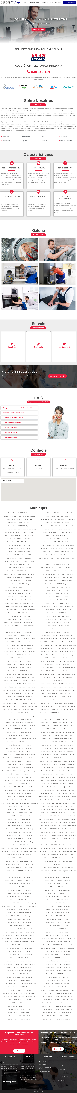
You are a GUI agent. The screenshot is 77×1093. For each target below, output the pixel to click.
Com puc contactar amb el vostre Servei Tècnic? (17, 408)
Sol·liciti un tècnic (70, 2)
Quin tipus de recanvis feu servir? (13, 417)
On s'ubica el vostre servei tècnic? (13, 412)
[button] (19, 408)
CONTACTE (58, 2)
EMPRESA (45, 2)
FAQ (51, 2)
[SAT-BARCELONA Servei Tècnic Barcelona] (10, 2)
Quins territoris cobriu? (10, 432)
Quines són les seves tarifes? (12, 422)
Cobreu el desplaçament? (10, 437)
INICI (25, 2)
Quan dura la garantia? (10, 427)
